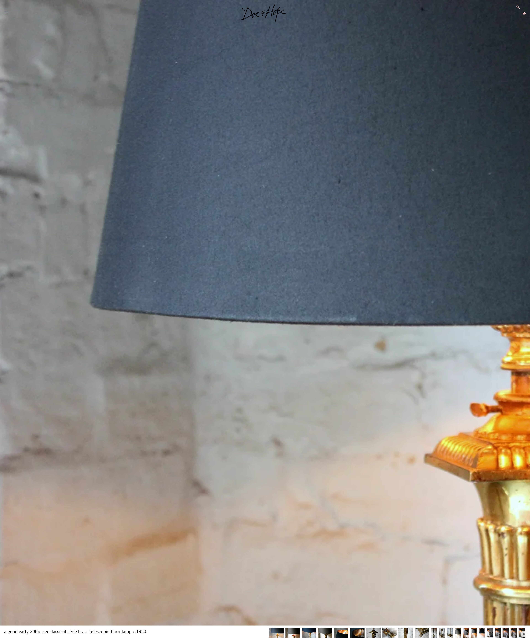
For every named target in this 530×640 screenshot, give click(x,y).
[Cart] (524, 13)
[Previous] (269, 633)
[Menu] (6, 13)
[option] (276, 633)
